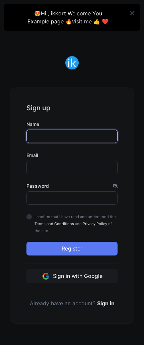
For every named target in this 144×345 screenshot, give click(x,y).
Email (32, 155)
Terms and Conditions (54, 223)
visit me (82, 21)
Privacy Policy (95, 223)
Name (32, 124)
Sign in (106, 303)
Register (72, 248)
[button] (115, 185)
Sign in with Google (76, 276)
